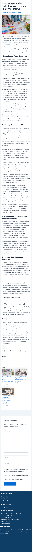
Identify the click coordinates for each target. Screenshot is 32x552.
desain (8, 44)
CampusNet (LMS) (6, 521)
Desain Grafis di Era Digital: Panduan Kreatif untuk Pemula (20, 378)
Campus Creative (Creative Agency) (11, 514)
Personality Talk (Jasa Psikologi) (10, 519)
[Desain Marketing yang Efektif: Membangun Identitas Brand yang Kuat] (8, 372)
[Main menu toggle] (28, 3)
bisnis (16, 38)
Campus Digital (5, 497)
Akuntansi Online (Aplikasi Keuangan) (11, 516)
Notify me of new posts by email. (14, 479)
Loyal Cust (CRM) (6, 517)
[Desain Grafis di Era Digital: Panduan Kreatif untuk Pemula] (21, 372)
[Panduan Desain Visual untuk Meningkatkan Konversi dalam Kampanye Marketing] (8, 391)
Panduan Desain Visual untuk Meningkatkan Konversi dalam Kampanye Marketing (7, 399)
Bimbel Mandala (5, 499)
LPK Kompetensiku (6, 501)
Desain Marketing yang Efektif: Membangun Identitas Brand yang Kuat (7, 379)
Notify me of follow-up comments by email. (16, 475)
